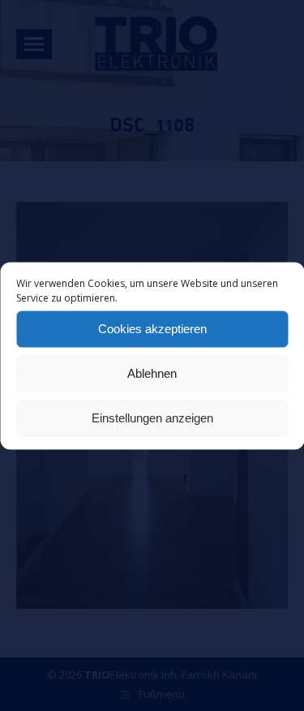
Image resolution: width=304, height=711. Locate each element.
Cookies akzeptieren (152, 329)
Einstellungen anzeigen (152, 418)
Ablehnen (152, 373)
